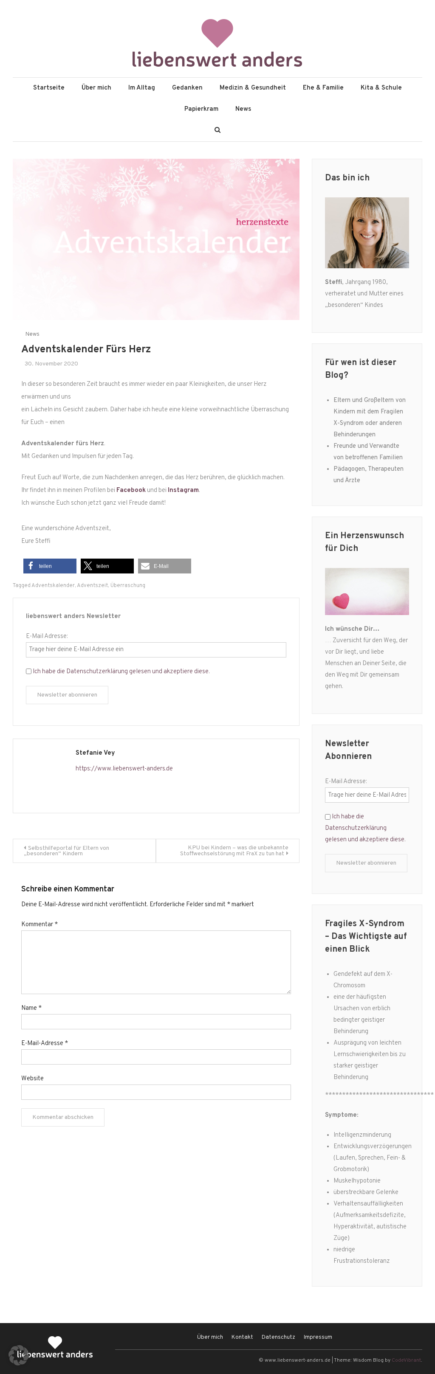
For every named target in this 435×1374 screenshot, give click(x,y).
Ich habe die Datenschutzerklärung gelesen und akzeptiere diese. (121, 672)
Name (31, 1008)
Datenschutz (278, 1337)
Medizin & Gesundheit (253, 88)
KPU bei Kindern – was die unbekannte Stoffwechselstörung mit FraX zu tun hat (234, 850)
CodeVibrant (406, 1360)
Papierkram (201, 109)
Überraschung (127, 585)
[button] (49, 566)
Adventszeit (92, 585)
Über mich (96, 88)
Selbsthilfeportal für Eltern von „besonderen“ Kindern (66, 851)
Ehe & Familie (323, 88)
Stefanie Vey (95, 753)
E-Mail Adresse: (47, 636)
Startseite (49, 88)
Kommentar (39, 925)
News (243, 109)
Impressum (318, 1337)
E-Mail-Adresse (44, 1044)
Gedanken (187, 88)
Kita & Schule (381, 88)
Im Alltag (141, 88)
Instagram (183, 490)
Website (32, 1079)
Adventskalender (53, 585)
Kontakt (242, 1337)
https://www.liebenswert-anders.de (124, 769)
